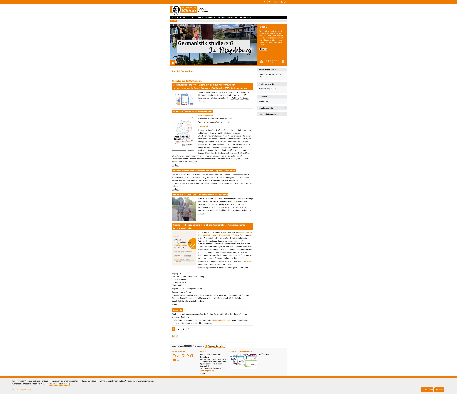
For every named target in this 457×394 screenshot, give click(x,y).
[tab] (266, 60)
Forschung (232, 17)
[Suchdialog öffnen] (265, 1)
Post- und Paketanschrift (272, 114)
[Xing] (178, 360)
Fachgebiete (210, 17)
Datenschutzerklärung (60, 383)
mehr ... (201, 100)
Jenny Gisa (263, 101)
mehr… (203, 373)
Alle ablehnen (427, 389)
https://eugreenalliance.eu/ (241, 210)
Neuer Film (177, 310)
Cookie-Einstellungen (21, 389)
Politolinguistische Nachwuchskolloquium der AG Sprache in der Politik (204, 170)
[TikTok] (178, 356)
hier (200, 323)
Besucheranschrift (272, 108)
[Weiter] (188, 329)
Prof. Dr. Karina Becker (240, 98)
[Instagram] (174, 356)
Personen (199, 17)
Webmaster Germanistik (216, 346)
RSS (176, 335)
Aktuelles (188, 17)
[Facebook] (192, 356)
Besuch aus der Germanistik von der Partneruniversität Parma (200, 194)
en (284, 1)
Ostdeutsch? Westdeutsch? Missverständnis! (192, 111)
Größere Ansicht (265, 354)
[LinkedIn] (183, 356)
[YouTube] (174, 360)
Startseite (176, 17)
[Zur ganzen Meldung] (184, 106)
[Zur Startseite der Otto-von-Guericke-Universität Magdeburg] (184, 10)
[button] (261, 62)
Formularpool (245, 17)
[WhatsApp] (187, 356)
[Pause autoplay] (172, 63)
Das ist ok (439, 389)
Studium (221, 17)
